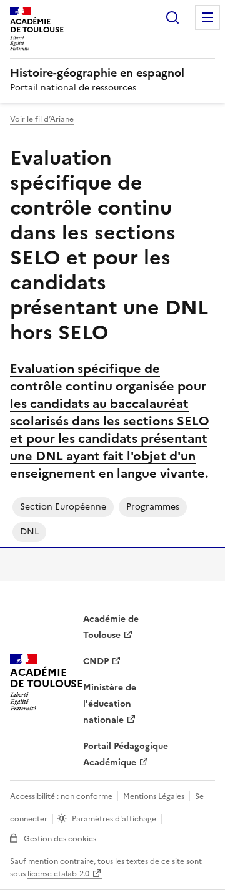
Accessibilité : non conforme (61, 796)
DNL (29, 531)
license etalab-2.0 (58, 873)
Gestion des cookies (60, 838)
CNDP (96, 661)
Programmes (152, 506)
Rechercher (172, 17)
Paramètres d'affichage (114, 819)
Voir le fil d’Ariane (42, 119)
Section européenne (63, 506)
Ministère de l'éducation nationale (109, 704)
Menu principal (207, 17)
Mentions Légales (153, 796)
